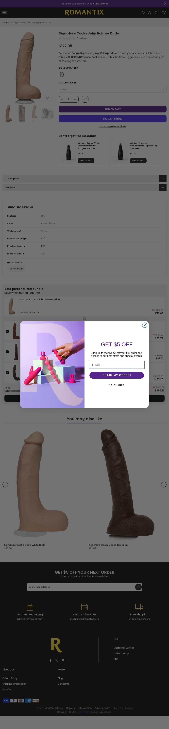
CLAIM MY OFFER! (116, 375)
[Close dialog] (144, 325)
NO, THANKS (117, 385)
